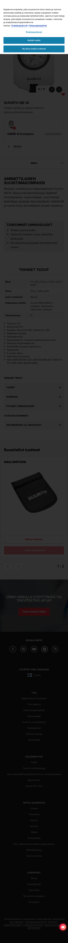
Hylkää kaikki (34, 40)
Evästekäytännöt (19, 25)
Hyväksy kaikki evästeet (34, 48)
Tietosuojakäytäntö (37, 25)
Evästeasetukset (34, 32)
